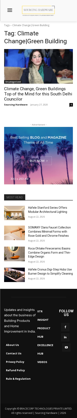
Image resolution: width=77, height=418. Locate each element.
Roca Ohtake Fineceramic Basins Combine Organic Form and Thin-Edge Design (49, 252)
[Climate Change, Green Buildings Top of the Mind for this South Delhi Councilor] (38, 66)
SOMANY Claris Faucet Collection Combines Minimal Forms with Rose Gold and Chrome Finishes (49, 231)
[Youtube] (66, 347)
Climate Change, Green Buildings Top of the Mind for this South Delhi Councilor (38, 94)
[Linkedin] (65, 337)
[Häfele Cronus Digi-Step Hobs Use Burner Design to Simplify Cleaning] (14, 275)
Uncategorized (13, 81)
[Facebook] (65, 327)
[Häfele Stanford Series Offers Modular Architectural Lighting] (14, 213)
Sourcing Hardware (16, 104)
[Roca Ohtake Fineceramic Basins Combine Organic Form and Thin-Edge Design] (14, 254)
